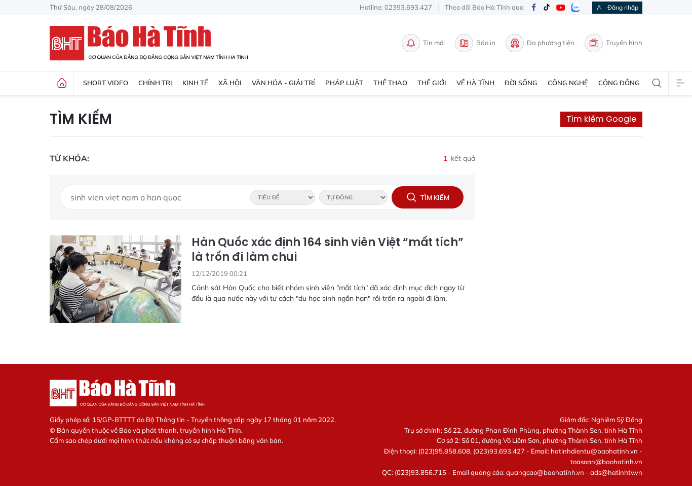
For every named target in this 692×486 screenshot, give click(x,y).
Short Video (105, 83)
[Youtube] (560, 8)
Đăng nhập (622, 7)
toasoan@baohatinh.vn (606, 462)
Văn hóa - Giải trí (283, 83)
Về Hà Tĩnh (475, 83)
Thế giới (431, 83)
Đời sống (521, 83)
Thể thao (390, 83)
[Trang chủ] (61, 83)
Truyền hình (624, 43)
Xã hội (230, 83)
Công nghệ (568, 83)
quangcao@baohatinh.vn (545, 472)
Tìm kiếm (81, 119)
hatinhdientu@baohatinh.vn (594, 451)
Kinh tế (195, 83)
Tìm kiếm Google (601, 119)
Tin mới (434, 43)
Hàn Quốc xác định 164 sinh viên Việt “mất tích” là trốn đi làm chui (327, 249)
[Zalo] (575, 8)
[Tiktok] (546, 8)
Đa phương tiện (550, 43)
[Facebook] (533, 8)
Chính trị (155, 83)
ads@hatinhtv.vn (616, 472)
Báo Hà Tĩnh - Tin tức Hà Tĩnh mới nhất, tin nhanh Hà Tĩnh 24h (153, 43)
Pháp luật (344, 83)
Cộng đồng (619, 83)
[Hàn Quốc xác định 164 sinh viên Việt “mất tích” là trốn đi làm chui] (115, 279)
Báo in (485, 43)
